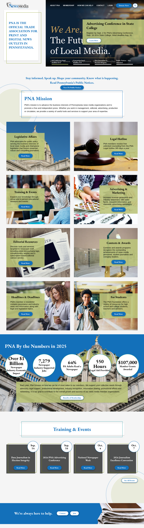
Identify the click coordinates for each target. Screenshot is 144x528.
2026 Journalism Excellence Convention (121, 459)
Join (74, 513)
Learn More (93, 40)
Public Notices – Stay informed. (123, 61)
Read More (25, 156)
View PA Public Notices (72, 87)
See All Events (129, 480)
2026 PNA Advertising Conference (54, 459)
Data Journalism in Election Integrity (101, 61)
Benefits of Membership (72, 398)
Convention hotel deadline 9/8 (79, 61)
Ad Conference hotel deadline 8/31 (59, 61)
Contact (63, 513)
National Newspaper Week (88, 459)
